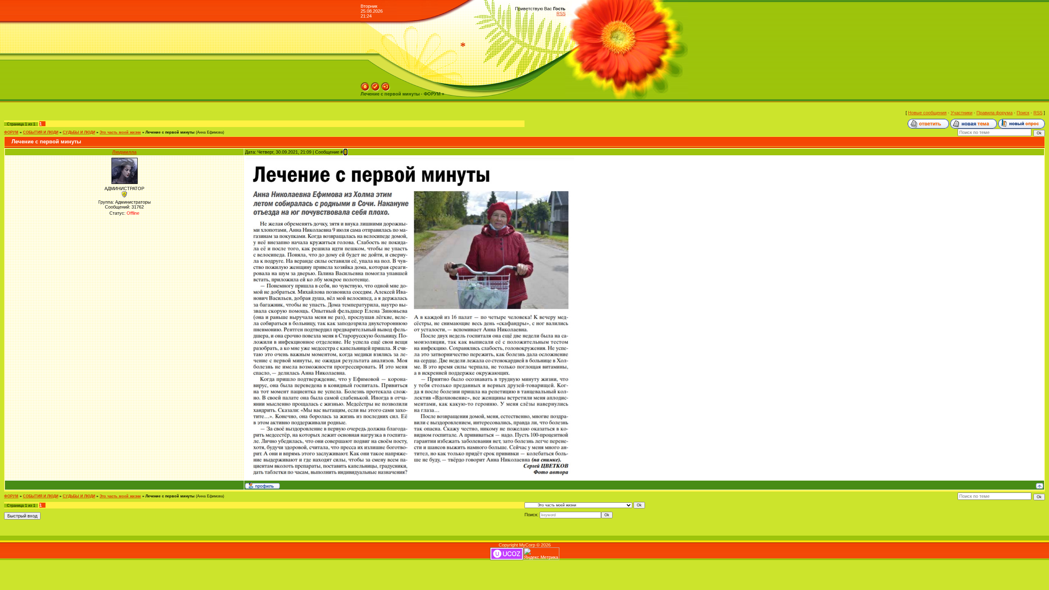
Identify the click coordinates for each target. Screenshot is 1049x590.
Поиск (1023, 112)
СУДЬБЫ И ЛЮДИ (79, 132)
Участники (961, 112)
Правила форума (994, 112)
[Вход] (385, 84)
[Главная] (365, 84)
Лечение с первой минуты (170, 132)
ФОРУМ (11, 132)
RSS (560, 13)
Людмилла (124, 152)
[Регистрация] (375, 84)
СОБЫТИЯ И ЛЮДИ (40, 132)
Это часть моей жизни (120, 132)
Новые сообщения (927, 112)
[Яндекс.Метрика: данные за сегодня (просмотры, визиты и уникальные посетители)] (541, 553)
